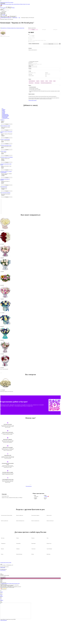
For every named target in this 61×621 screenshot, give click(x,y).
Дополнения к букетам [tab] (5, 118)
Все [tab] (2, 108)
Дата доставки (31, 62)
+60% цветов (55, 29)
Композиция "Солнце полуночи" (5, 313)
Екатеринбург (18, 543)
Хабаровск (18, 548)
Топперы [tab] (3, 113)
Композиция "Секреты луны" (4, 327)
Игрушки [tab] (3, 112)
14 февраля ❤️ (46, 496)
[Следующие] (1, 200)
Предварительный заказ (35, 43)
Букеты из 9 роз (49, 515)
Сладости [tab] (3, 111)
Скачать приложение (3, 620)
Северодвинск (3, 543)
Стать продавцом (3, 4)
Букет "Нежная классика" (4, 231)
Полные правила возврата (33, 100)
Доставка (6, 2)
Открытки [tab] (3, 109)
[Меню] (6, 15)
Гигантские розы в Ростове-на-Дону (6, 515)
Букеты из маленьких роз (35, 520)
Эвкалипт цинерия (31, 75)
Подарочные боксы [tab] (5, 114)
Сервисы (24, 4)
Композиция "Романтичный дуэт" (5, 245)
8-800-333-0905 (2, 567)
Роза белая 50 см (31, 72)
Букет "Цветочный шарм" (4, 368)
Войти (10, 7)
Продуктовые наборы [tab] (5, 115)
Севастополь (33, 548)
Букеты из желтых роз (50, 520)
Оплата (9, 2)
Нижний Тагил (49, 543)
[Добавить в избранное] (60, 44)
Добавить (7, 124)
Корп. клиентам (14, 4)
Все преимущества (29, 486)
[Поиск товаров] (1, 15)
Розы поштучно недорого (35, 515)
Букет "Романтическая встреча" (5, 300)
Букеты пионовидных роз (20, 520)
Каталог (1, 2)
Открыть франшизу (9, 4)
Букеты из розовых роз (4, 520)
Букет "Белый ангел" (3, 272)
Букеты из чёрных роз (19, 515)
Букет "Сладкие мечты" (4, 258)
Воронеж (2, 548)
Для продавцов (3, 3)
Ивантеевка (48, 554)
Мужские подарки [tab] (5, 116)
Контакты (18, 4)
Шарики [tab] (3, 110)
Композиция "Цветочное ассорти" (5, 286)
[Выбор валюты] (1, 6)
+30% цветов (44, 29)
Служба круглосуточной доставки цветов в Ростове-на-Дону (10, 583)
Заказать (30, 43)
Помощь (21, 4)
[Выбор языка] (1, 5)
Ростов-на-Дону (3, 16)
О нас (4, 2)
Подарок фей (2, 354)
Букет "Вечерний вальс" (4, 341)
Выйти (13, 7)
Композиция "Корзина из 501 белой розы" (6, 391)
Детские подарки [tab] (4, 117)
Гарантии (11, 2)
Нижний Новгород (19, 554)
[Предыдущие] (0, 200)
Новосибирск (33, 543)
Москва (32, 554)
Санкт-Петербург (49, 548)
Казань (2, 554)
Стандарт (33, 29)
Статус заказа (28, 4)
